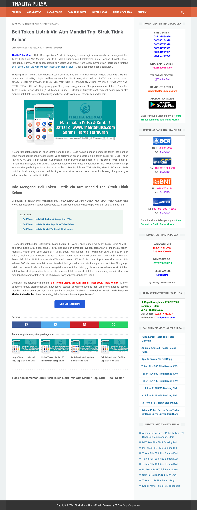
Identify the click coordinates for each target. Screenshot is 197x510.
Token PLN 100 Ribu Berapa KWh (159, 380)
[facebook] (26, 324)
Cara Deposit (54, 12)
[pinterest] (84, 324)
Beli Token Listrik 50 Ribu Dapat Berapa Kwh (113, 359)
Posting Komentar (53, 47)
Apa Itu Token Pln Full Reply (156, 359)
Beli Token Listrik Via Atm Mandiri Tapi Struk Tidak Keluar (43, 66)
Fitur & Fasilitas (122, 12)
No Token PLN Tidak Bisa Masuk (159, 402)
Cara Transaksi (77, 12)
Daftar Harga (99, 12)
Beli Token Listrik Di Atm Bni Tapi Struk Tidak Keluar (48, 224)
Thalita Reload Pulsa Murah (88, 505)
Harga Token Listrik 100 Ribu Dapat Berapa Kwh (23, 359)
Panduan (142, 12)
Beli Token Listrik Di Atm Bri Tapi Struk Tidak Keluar (48, 229)
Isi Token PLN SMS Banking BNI (159, 388)
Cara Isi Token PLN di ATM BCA (159, 474)
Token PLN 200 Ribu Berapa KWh (159, 366)
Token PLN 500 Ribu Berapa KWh (159, 373)
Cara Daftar (34, 12)
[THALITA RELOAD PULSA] (31, 4)
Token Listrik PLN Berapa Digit (158, 480)
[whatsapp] (113, 324)
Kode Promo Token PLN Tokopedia (161, 485)
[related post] (25, 346)
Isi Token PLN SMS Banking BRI (159, 395)
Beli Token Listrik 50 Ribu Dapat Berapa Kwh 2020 (47, 219)
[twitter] (55, 324)
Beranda (16, 12)
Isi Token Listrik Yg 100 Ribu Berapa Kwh (82, 359)
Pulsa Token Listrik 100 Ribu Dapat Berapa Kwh (52, 359)
